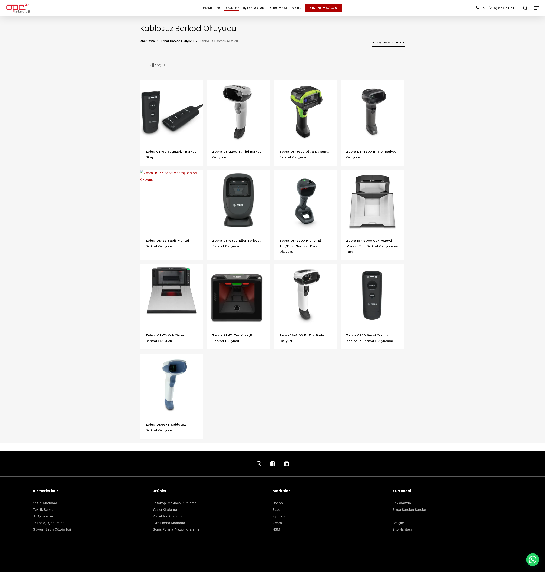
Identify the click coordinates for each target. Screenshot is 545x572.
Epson (277, 509)
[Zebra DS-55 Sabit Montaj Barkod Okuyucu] (171, 201)
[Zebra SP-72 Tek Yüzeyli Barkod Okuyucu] (238, 295)
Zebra (277, 523)
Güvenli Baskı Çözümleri (52, 529)
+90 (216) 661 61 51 (498, 8)
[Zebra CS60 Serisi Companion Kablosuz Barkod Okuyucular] (372, 295)
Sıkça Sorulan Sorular (409, 509)
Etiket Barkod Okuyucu (177, 41)
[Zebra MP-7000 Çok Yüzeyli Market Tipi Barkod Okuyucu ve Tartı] (372, 201)
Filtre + (157, 65)
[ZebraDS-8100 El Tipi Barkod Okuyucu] (305, 295)
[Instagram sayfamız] (259, 464)
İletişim (398, 523)
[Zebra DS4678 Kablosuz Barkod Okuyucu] (171, 385)
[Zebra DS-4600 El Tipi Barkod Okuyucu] (372, 112)
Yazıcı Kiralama (45, 503)
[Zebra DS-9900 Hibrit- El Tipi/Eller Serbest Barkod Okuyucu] (305, 201)
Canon (277, 503)
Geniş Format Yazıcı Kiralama (176, 529)
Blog (396, 516)
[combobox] (388, 42)
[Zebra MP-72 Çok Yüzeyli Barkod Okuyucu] (171, 295)
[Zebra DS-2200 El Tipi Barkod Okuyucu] (238, 112)
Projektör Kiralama (167, 516)
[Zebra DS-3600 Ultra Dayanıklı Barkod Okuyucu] (305, 112)
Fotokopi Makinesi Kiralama (174, 503)
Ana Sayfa (147, 41)
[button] (532, 559)
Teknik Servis (43, 509)
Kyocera (278, 516)
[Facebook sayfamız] (273, 464)
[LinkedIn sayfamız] (286, 464)
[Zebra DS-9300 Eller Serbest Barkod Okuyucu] (238, 201)
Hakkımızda (401, 503)
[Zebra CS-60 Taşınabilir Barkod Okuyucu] (171, 112)
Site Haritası (402, 529)
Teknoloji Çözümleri (49, 523)
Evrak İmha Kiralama (169, 523)
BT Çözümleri (43, 516)
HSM (276, 529)
